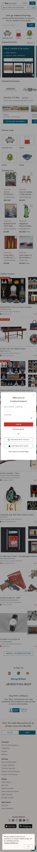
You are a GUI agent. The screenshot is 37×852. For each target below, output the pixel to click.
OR (18, 434)
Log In (18, 424)
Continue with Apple (19, 446)
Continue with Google (19, 439)
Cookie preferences (11, 843)
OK (29, 846)
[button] (31, 418)
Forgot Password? (18, 429)
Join (26, 451)
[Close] (33, 395)
